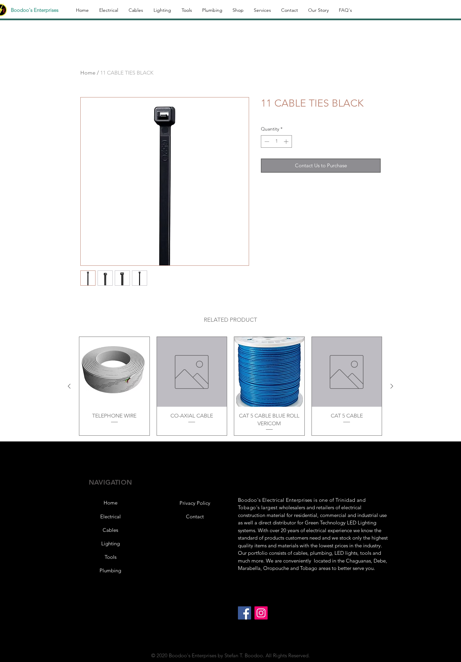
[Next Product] (392, 386)
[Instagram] (261, 613)
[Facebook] (244, 613)
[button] (195, 503)
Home (88, 72)
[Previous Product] (69, 386)
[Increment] (286, 141)
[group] (230, 386)
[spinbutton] (276, 141)
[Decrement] (266, 141)
